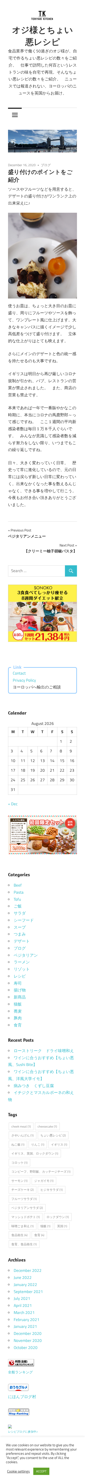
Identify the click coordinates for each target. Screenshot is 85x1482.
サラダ (20, 913)
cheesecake (47, 1126)
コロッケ (19, 1162)
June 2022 (23, 1277)
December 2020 (28, 1333)
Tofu (17, 899)
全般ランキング (20, 1372)
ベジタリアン (26, 955)
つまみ (20, 934)
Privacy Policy (24, 680)
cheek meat (21, 1126)
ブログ (46, 164)
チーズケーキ (22, 1189)
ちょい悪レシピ (53, 1135)
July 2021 (22, 1298)
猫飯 (18, 1004)
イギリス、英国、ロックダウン (34, 1153)
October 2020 (26, 1347)
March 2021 (24, 1312)
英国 (62, 1226)
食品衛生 (19, 1235)
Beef (18, 885)
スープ (20, 927)
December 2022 (28, 1270)
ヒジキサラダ (51, 1189)
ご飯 (18, 906)
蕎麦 (18, 1011)
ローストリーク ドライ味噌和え (44, 1051)
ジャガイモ (43, 1180)
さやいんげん (22, 1135)
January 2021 (25, 1326)
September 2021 (28, 1292)
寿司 (18, 983)
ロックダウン (58, 1217)
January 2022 (25, 1285)
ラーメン (22, 962)
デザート (22, 941)
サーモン (19, 1180)
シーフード (24, 920)
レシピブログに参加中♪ (23, 1431)
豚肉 (18, 1018)
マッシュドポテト (25, 1217)
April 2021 (23, 1305)
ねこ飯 (17, 1144)
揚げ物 (20, 990)
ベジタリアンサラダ (27, 1207)
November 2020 (28, 1340)
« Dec (12, 804)
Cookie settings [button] (18, 1471)
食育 (18, 1025)
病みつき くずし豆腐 (34, 1086)
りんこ (37, 1144)
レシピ (20, 976)
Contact (19, 673)
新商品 (20, 997)
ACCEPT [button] (41, 1471)
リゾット (22, 969)
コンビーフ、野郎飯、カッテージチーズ (40, 1171)
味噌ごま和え (22, 1226)
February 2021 (26, 1320)
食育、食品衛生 (24, 1244)
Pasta (19, 892)
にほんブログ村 (22, 1397)
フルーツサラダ (24, 1198)
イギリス (59, 1144)
